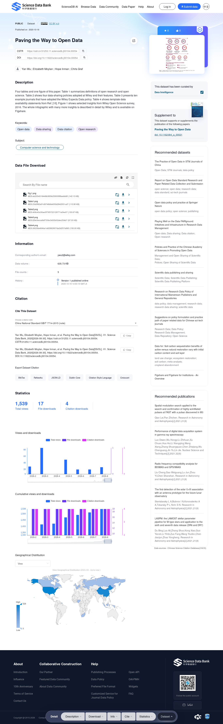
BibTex (21, 377)
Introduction (20, 672)
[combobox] (76, 323)
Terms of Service (23, 693)
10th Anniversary (23, 686)
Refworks (38, 377)
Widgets (133, 686)
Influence (19, 679)
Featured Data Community (55, 679)
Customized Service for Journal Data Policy (104, 695)
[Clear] (131, 323)
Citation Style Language (100, 377)
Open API (134, 672)
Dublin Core (74, 377)
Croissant (124, 377)
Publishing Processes (103, 672)
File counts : (21, 272)
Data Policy (97, 679)
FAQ (131, 693)
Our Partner (46, 672)
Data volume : (22, 263)
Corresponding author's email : (31, 255)
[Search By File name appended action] (128, 185)
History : (19, 280)
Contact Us (20, 700)
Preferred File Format (103, 686)
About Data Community (53, 686)
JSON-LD (55, 377)
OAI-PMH (134, 679)
